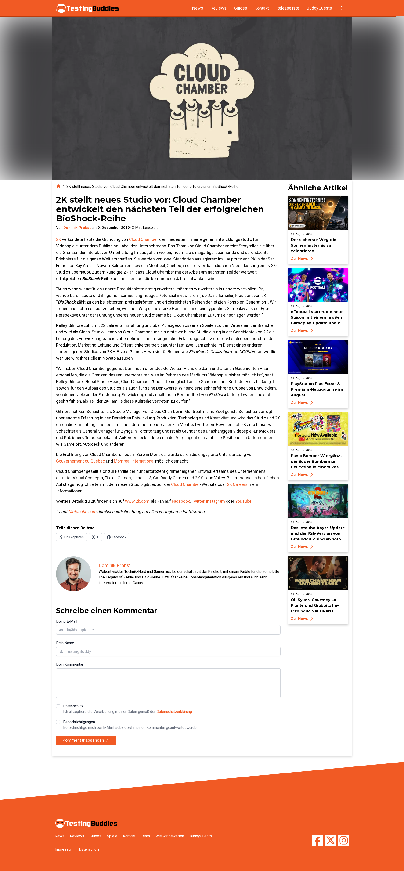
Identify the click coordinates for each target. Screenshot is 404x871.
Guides (240, 8)
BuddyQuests (319, 8)
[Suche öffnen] (342, 8)
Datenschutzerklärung (174, 711)
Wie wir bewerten (169, 836)
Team (145, 836)
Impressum (64, 849)
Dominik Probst (77, 227)
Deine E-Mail (66, 621)
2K (58, 239)
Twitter (197, 501)
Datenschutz (128, 709)
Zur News (299, 258)
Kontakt (262, 8)
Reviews (219, 8)
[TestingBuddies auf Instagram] (343, 841)
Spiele (112, 836)
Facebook (181, 501)
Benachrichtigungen (130, 725)
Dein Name (65, 643)
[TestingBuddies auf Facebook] (317, 841)
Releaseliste (287, 8)
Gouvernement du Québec (80, 461)
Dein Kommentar (69, 664)
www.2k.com (137, 501)
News (197, 8)
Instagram (215, 501)
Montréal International (134, 461)
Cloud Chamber (143, 239)
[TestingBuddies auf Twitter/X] (330, 841)
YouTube (243, 501)
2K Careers (237, 484)
